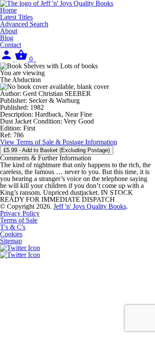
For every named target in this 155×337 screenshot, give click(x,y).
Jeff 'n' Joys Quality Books (89, 206)
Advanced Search (24, 24)
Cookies (11, 234)
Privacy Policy (20, 213)
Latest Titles (16, 17)
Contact (10, 44)
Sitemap (11, 241)
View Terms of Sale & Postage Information (58, 142)
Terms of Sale (18, 220)
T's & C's (12, 227)
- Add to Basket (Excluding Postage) (56, 150)
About (8, 31)
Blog (6, 37)
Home (8, 10)
